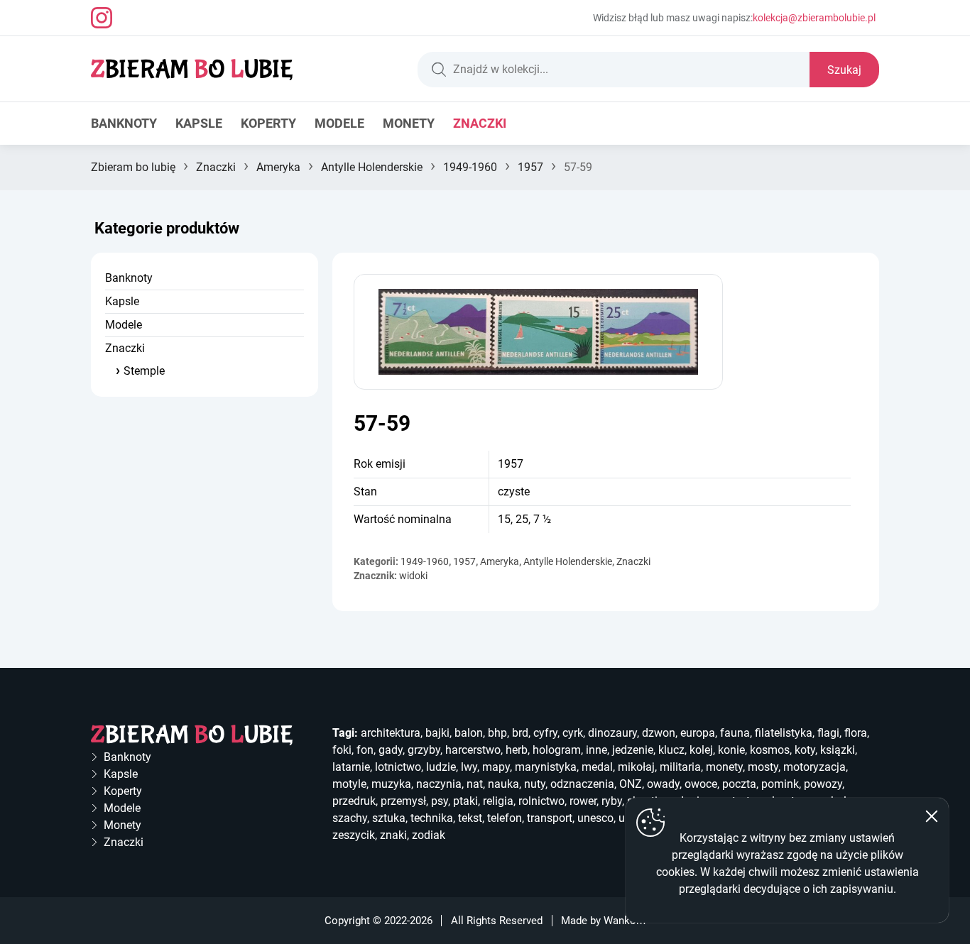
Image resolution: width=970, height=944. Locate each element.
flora (855, 733)
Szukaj (844, 70)
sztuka (388, 818)
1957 (530, 167)
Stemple (144, 371)
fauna (735, 733)
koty (805, 750)
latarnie (351, 767)
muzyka (391, 784)
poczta (739, 784)
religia (498, 801)
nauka (503, 784)
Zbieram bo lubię (133, 167)
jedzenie (632, 750)
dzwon (658, 733)
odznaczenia (582, 784)
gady (390, 750)
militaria (680, 767)
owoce (701, 784)
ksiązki (837, 750)
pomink (780, 784)
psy (439, 801)
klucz (671, 750)
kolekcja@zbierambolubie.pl (814, 17)
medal (597, 767)
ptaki (465, 801)
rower (583, 801)
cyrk (572, 733)
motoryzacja (814, 767)
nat (475, 784)
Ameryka (278, 167)
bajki (437, 733)
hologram (557, 750)
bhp (497, 733)
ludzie (441, 767)
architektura (390, 733)
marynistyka (546, 767)
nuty (534, 784)
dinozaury (612, 733)
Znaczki (479, 123)
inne (596, 750)
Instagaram (101, 17)
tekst (470, 818)
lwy (469, 767)
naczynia (439, 784)
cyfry (545, 733)
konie (731, 750)
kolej (701, 750)
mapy (496, 767)
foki (342, 750)
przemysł (403, 801)
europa (697, 733)
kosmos (770, 750)
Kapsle (198, 123)
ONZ (630, 784)
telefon (504, 818)
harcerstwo (473, 750)
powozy (823, 784)
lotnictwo (398, 767)
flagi (828, 733)
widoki (413, 575)
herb (517, 750)
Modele (339, 123)
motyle (349, 784)
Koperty (268, 123)
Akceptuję (931, 816)
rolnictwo (541, 801)
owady (663, 784)
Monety (409, 123)
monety (724, 767)
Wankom (624, 920)
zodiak (428, 835)
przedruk (354, 801)
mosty (763, 767)
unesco (595, 818)
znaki (393, 835)
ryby (611, 801)
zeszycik (353, 835)
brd (520, 733)
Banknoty (124, 123)
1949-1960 (470, 167)
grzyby (424, 750)
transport (549, 818)
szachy (349, 818)
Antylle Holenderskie (372, 167)
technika (431, 818)
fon (365, 750)
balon (468, 733)
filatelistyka (783, 733)
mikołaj (636, 767)
